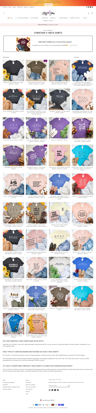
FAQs (4, 380)
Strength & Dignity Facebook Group (11, 387)
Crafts (53, 18)
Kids (85, 18)
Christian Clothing (7, 389)
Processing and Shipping (8, 382)
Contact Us (31, 7)
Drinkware (63, 18)
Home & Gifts (75, 18)
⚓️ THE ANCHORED (22, 18)
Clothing (34, 18)
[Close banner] (94, 3)
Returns (27, 380)
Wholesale (5, 384)
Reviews (26, 7)
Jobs (27, 393)
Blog (10, 7)
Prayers (14, 7)
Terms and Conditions (31, 387)
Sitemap (28, 391)
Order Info (19, 7)
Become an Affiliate (30, 384)
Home (44, 30)
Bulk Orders (28, 382)
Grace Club (48, 20)
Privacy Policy (29, 389)
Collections (49, 30)
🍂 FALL (10, 18)
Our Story (5, 7)
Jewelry (45, 18)
